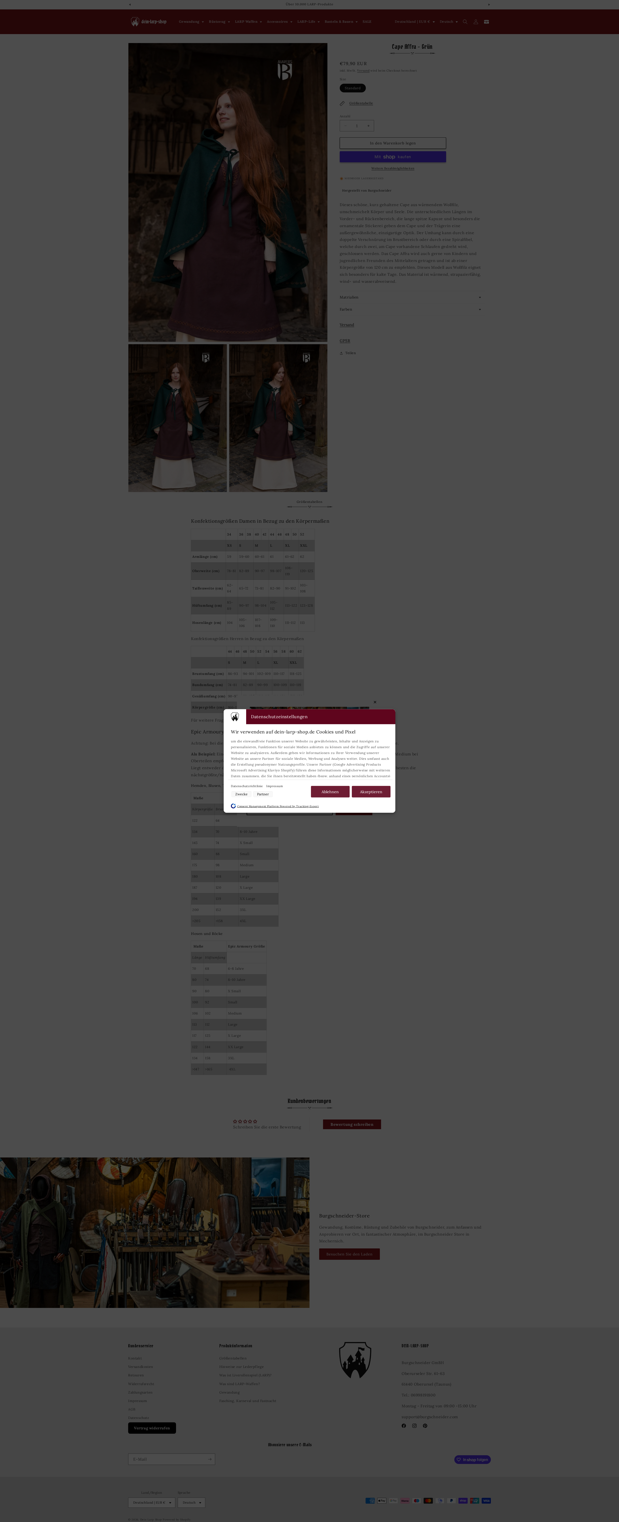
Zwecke (241, 794)
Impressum (274, 786)
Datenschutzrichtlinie (247, 786)
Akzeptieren (371, 791)
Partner (263, 794)
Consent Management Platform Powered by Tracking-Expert (278, 806)
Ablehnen (330, 791)
